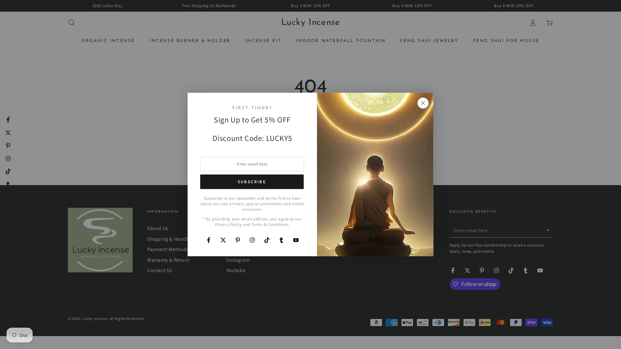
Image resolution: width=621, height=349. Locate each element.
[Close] (423, 103)
